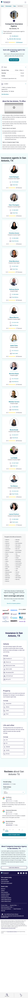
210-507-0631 (15, 266)
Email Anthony (15, 297)
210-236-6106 (15, 322)
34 (19, 829)
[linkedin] (14, 21)
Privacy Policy (4, 905)
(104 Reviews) (19, 42)
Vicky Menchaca (14, 261)
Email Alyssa (15, 325)
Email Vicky (15, 269)
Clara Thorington (14, 205)
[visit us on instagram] (23, 873)
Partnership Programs (6, 897)
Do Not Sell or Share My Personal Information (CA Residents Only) (12, 916)
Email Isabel (15, 353)
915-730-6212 (15, 350)
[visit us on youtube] (26, 873)
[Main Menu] (25, 2)
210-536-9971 (15, 435)
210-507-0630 (15, 463)
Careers (3, 890)
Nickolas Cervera (14, 402)
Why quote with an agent (6, 883)
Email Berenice (15, 381)
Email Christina (15, 241)
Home (2, 6)
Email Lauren (15, 522)
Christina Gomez (14, 233)
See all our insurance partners (13, 603)
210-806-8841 (15, 406)
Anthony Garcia (14, 289)
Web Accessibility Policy (6, 907)
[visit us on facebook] (18, 873)
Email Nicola (15, 437)
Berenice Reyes (14, 373)
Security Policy (13, 905)
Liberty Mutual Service (6, 899)
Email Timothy (15, 494)
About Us (3, 888)
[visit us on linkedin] (21, 873)
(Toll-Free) (15, 39)
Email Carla (15, 184)
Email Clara (15, 213)
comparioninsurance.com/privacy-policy (8, 928)
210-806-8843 (15, 294)
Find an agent (8, 6)
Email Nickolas (15, 409)
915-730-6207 (15, 378)
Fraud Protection (17, 908)
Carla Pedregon (14, 177)
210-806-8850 (15, 238)
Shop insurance (4, 892)
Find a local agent (5, 881)
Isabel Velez (14, 345)
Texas (14, 6)
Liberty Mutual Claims (6, 901)
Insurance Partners (5, 894)
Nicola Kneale (14, 430)
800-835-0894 (4, 879)
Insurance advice (5, 895)
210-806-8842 (15, 519)
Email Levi (15, 466)
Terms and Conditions (6, 908)
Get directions (5, 94)
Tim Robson (14, 486)
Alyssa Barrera (14, 317)
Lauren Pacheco (14, 514)
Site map (3, 910)
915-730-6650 (15, 182)
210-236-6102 (15, 491)
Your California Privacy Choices (11, 914)
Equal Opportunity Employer (12, 931)
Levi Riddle (14, 458)
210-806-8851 (15, 210)
